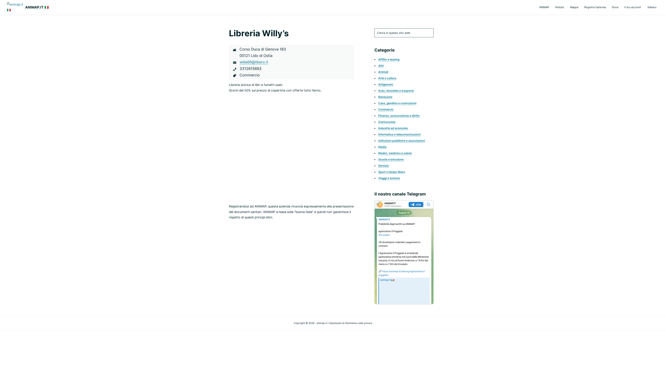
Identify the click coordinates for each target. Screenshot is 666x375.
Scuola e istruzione (391, 159)
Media (382, 147)
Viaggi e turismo (389, 178)
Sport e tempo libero (391, 172)
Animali (383, 72)
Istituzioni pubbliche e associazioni (401, 140)
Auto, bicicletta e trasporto (396, 90)
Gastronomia (386, 122)
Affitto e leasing (388, 59)
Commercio (386, 109)
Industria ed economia (393, 128)
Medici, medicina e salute (395, 153)
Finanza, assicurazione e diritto (399, 115)
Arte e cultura (387, 78)
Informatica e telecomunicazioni (399, 134)
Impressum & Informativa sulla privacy (350, 323)
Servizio (383, 165)
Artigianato (385, 84)
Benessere (385, 97)
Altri (381, 65)
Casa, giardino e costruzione (397, 103)
